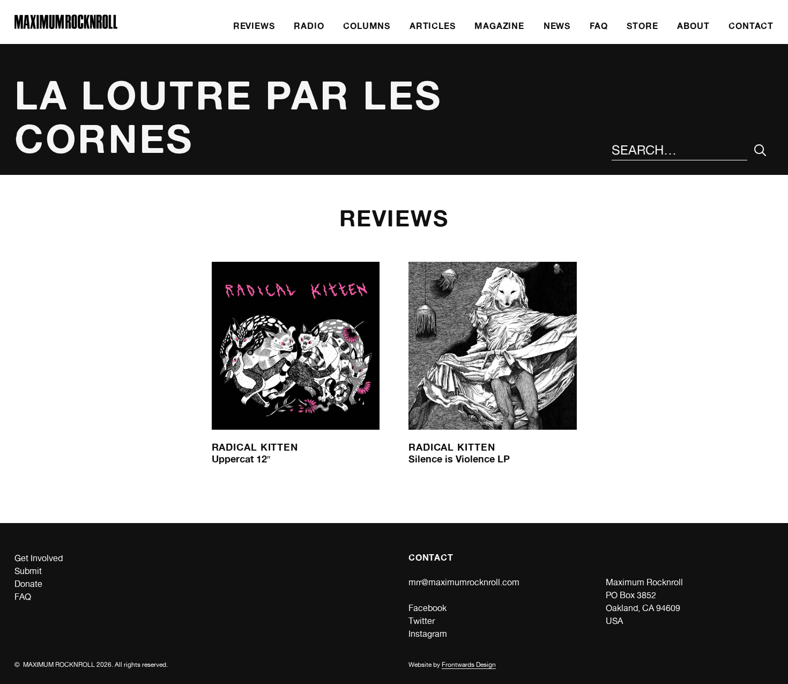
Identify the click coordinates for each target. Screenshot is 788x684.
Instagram (427, 634)
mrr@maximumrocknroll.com (463, 582)
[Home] (65, 26)
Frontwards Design (469, 664)
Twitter (421, 621)
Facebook (427, 608)
